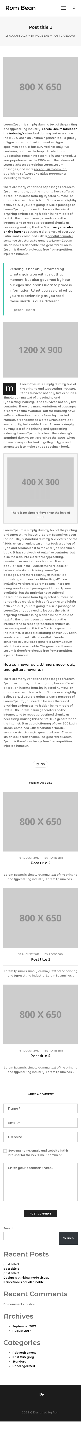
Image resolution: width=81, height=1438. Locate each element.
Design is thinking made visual (26, 1277)
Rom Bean (20, 7)
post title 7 (11, 1264)
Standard (19, 1361)
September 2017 (24, 1326)
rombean (42, 35)
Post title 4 (41, 1056)
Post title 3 (40, 959)
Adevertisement (24, 1352)
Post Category (64, 35)
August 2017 (21, 1330)
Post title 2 (40, 863)
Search (8, 1228)
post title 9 (11, 1273)
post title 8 (11, 1268)
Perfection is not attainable (23, 1282)
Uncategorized (23, 1366)
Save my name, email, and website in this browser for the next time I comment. (38, 1153)
